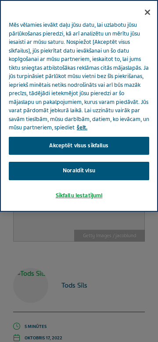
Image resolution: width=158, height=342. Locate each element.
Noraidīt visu (79, 170)
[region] (79, 106)
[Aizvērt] (147, 12)
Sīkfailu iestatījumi (79, 195)
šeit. (82, 127)
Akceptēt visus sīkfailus (78, 145)
